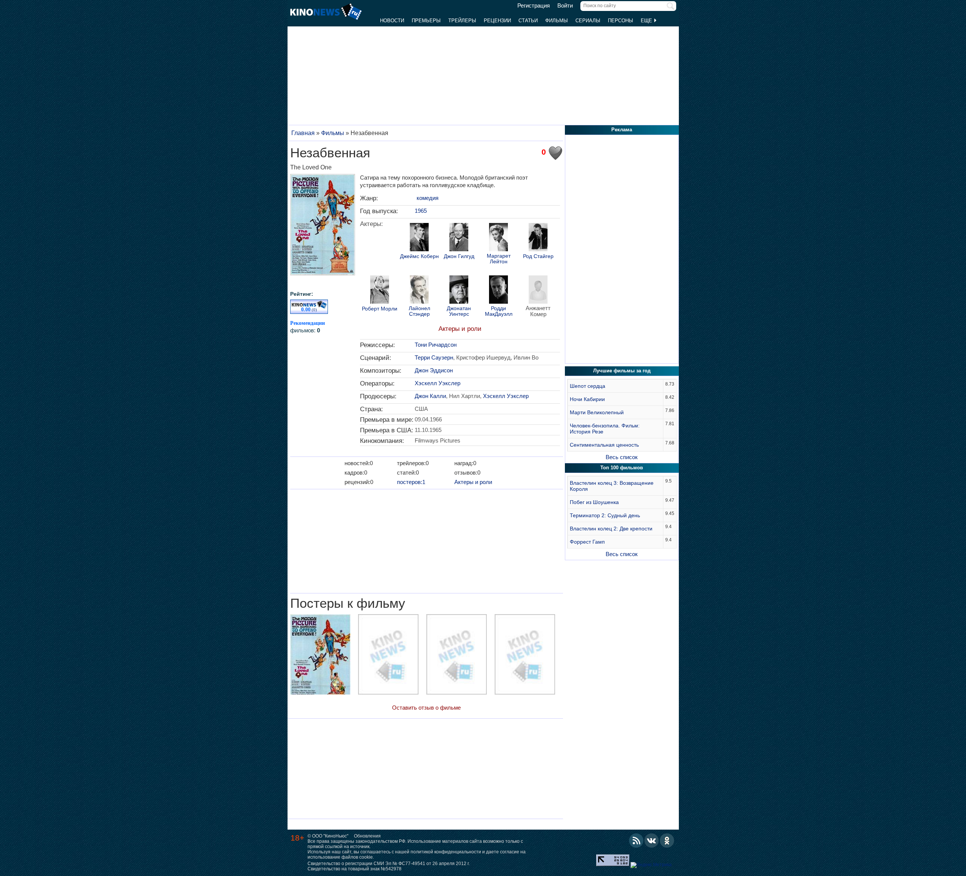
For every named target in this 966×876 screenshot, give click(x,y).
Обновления (367, 836)
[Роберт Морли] (379, 290)
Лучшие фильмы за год (622, 370)
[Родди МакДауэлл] (498, 290)
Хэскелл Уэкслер (437, 383)
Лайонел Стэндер (419, 311)
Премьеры (426, 20)
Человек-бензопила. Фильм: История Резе (605, 429)
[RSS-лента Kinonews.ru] (636, 840)
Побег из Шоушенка (594, 502)
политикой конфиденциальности (446, 851)
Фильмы (556, 20)
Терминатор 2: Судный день (605, 515)
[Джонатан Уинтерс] (458, 290)
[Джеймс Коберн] (419, 238)
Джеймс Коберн (419, 256)
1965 (421, 210)
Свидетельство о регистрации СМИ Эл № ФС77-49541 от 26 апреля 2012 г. (389, 863)
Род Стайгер (538, 256)
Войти (565, 6)
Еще (647, 20)
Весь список (622, 457)
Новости (392, 20)
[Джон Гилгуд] (458, 238)
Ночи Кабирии (587, 399)
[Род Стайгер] (538, 238)
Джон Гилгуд (459, 256)
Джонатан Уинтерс (459, 311)
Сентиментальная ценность (604, 445)
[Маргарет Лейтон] (498, 238)
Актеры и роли (459, 328)
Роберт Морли (379, 309)
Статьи (528, 20)
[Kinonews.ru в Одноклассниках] (667, 840)
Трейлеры (462, 20)
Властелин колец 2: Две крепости (611, 529)
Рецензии (497, 20)
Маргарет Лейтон (499, 258)
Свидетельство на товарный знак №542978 (354, 868)
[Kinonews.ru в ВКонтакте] (652, 840)
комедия (427, 198)
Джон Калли (430, 396)
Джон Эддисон (434, 370)
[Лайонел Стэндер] (419, 290)
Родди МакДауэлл (498, 311)
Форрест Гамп (587, 542)
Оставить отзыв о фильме (426, 707)
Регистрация (533, 6)
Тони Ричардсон (436, 344)
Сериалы (587, 20)
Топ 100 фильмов (621, 467)
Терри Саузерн (434, 357)
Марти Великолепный (597, 412)
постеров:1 (411, 482)
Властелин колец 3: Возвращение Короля (612, 486)
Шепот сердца (587, 386)
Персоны (620, 20)
